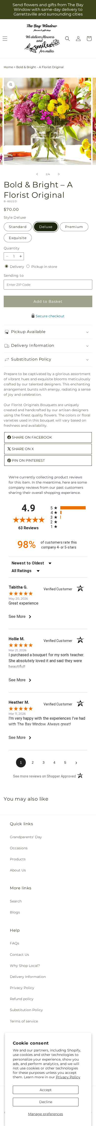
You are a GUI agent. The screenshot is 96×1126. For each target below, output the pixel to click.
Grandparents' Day (26, 837)
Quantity (11, 248)
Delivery (17, 266)
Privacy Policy (68, 1077)
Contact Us (19, 954)
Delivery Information (28, 976)
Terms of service (24, 1021)
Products (18, 859)
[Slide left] (37, 174)
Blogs (15, 912)
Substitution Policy (26, 1010)
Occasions (19, 848)
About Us (18, 870)
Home (8, 67)
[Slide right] (58, 174)
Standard (18, 227)
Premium (74, 227)
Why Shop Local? (25, 965)
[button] (67, 38)
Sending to (21, 275)
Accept (46, 1090)
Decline (45, 1102)
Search (16, 901)
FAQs (14, 943)
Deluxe (45, 227)
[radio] (68, 507)
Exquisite (18, 238)
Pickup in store (44, 266)
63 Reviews (33, 528)
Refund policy (21, 999)
